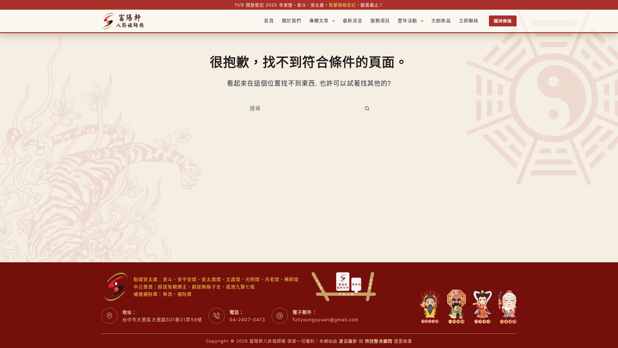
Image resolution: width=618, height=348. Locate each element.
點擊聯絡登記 (342, 4)
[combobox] (303, 108)
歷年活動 (407, 21)
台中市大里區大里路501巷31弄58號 (162, 319)
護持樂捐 (503, 21)
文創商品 (441, 21)
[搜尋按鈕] (367, 108)
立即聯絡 (468, 21)
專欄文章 (319, 21)
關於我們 (291, 21)
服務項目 (380, 21)
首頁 (269, 21)
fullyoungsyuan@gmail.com (326, 319)
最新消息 (352, 21)
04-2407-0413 (247, 319)
